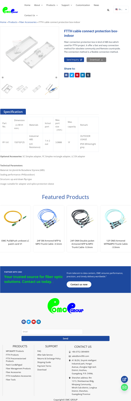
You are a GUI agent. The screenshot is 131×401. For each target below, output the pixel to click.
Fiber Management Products (18, 368)
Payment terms (44, 366)
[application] (41, 5)
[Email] (124, 387)
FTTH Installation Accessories (18, 376)
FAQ (39, 351)
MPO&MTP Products (15, 351)
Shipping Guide (44, 362)
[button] (108, 10)
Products (12, 22)
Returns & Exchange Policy (49, 358)
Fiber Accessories (28, 22)
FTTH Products (12, 354)
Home (3, 22)
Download (41, 369)
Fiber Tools (11, 379)
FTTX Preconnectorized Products (16, 359)
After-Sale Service (45, 354)
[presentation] (3, 77)
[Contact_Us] (124, 379)
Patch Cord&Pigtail (14, 364)
